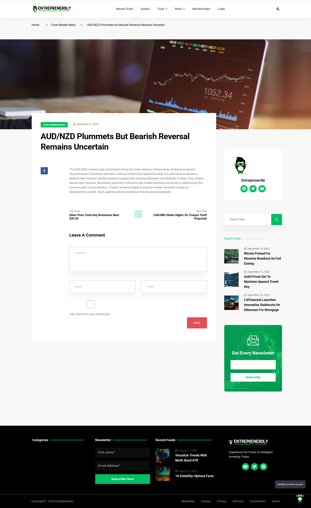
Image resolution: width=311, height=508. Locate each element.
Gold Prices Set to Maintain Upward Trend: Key (261, 282)
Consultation (258, 501)
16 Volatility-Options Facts (194, 476)
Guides (145, 9)
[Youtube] (262, 188)
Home (35, 25)
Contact (206, 501)
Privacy (221, 501)
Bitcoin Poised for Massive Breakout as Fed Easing (262, 258)
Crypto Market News (45, 465)
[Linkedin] (244, 188)
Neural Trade (124, 9)
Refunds (238, 501)
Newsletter (188, 501)
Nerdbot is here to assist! (290, 484)
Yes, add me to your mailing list (89, 314)
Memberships (201, 9)
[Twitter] (253, 188)
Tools (160, 9)
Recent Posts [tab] (232, 238)
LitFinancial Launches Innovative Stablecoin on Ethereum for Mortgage (262, 305)
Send (196, 322)
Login (221, 9)
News (178, 9)
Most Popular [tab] (254, 238)
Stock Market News (44, 454)
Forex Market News (63, 25)
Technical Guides (43, 449)
